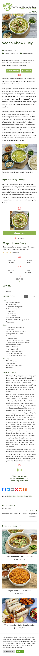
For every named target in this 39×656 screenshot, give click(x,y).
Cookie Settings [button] (8, 651)
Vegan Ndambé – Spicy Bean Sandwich (19, 625)
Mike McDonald (28, 53)
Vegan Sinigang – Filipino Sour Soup (19, 556)
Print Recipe (27, 70)
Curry (14, 496)
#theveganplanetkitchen (19, 481)
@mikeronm (20, 478)
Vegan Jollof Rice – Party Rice (19, 591)
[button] (4, 252)
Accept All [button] (20, 651)
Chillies (9, 496)
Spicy (26, 496)
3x (34, 296)
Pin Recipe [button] (20, 238)
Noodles (20, 496)
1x (26, 296)
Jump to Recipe (14, 70)
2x (30, 296)
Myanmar (14, 53)
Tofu (30, 496)
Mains (7, 53)
